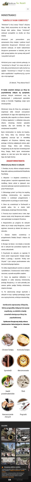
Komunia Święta (23, 350)
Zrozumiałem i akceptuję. (8, 477)
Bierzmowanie (23, 370)
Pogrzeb (23, 414)
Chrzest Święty (8, 350)
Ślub (23, 391)
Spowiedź (8, 370)
